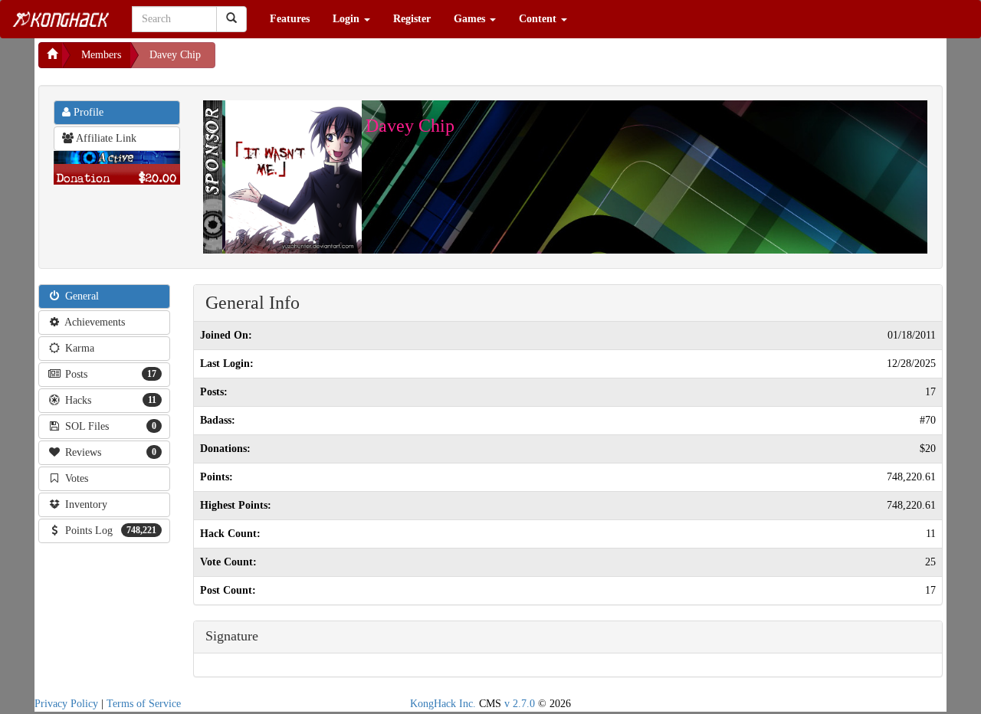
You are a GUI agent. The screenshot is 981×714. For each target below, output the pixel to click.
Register (412, 19)
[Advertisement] (338, 61)
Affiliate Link (105, 138)
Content (539, 19)
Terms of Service (144, 703)
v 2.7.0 (519, 703)
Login (348, 19)
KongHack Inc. (443, 703)
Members (101, 55)
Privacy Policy (66, 703)
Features (290, 19)
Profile (87, 112)
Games (471, 19)
